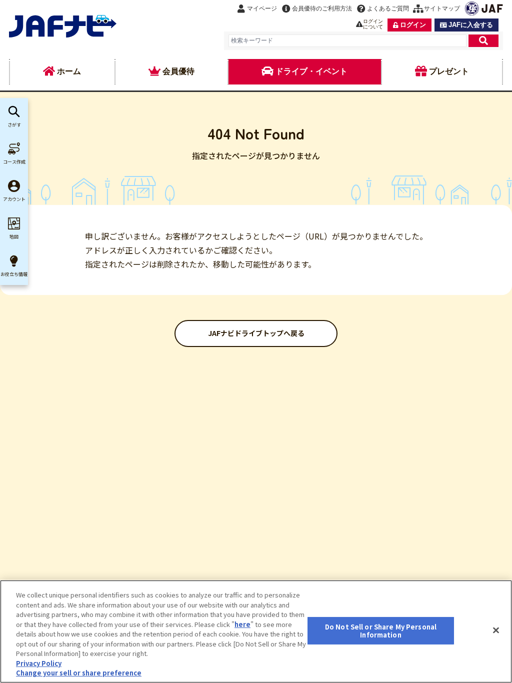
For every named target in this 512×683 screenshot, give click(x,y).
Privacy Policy (39, 663)
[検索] (483, 40)
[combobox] (347, 40)
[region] (256, 631)
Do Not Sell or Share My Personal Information (380, 631)
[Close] (496, 631)
